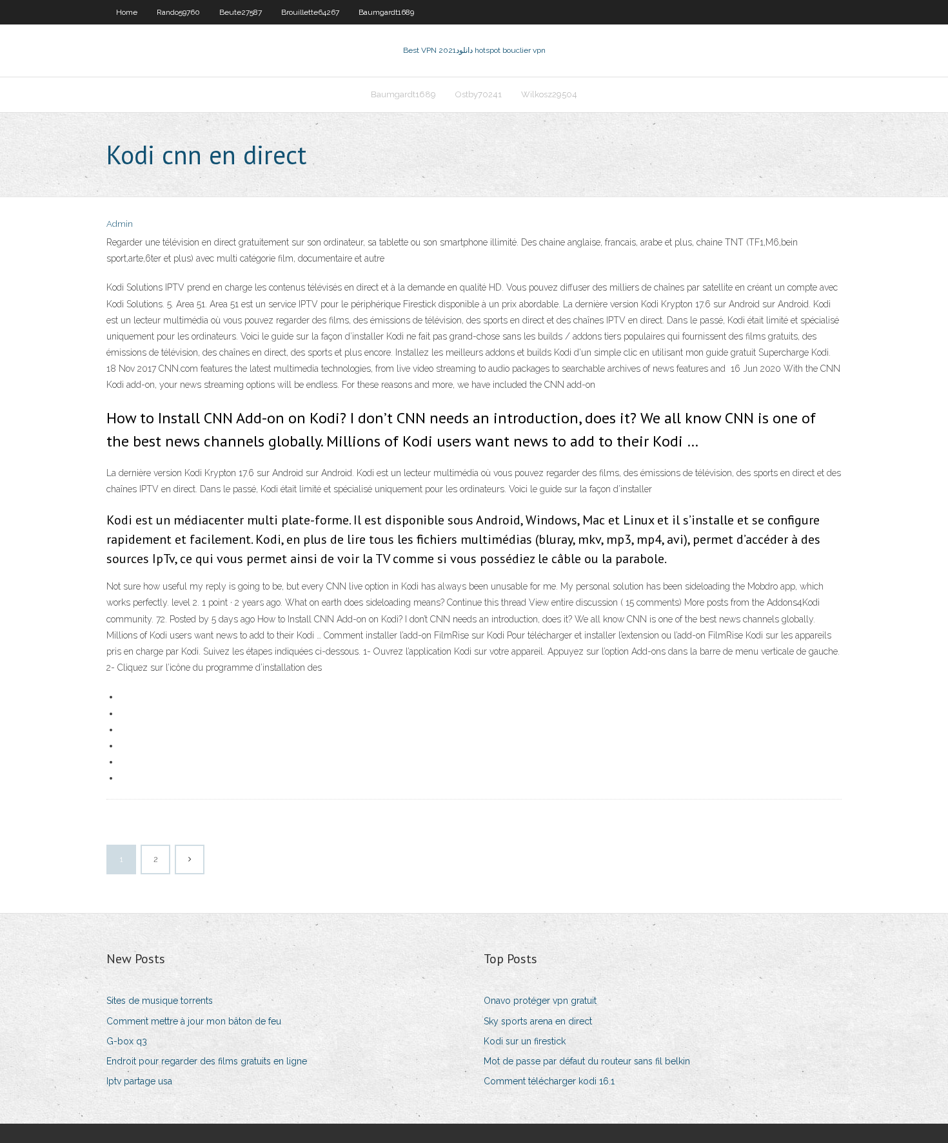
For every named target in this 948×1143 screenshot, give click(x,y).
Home (126, 12)
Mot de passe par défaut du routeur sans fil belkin (587, 1061)
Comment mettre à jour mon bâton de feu (193, 1021)
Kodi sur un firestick (525, 1041)
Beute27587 (240, 12)
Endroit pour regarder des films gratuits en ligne (206, 1061)
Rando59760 (178, 12)
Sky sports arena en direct (538, 1021)
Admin (119, 224)
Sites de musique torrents (159, 1000)
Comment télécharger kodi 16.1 (549, 1081)
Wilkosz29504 (549, 94)
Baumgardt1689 (386, 12)
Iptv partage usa (139, 1081)
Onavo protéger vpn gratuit (540, 1000)
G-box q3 (126, 1041)
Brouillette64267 (310, 12)
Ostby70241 (478, 94)
